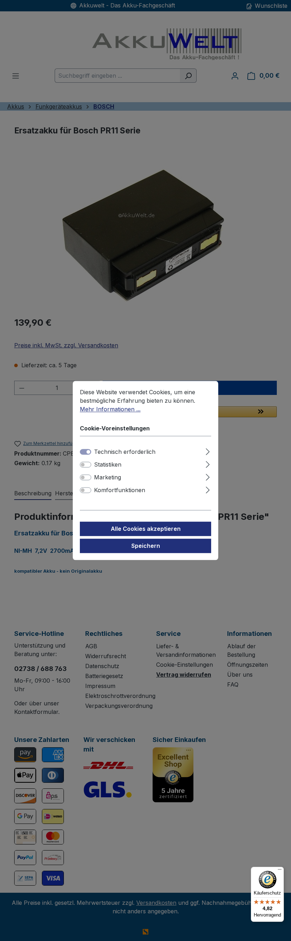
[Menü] (279, 871)
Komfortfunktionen (119, 490)
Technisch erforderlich (124, 452)
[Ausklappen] (207, 450)
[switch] (85, 465)
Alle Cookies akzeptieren (146, 529)
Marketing (107, 477)
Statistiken (107, 464)
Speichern (145, 546)
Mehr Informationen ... (110, 409)
